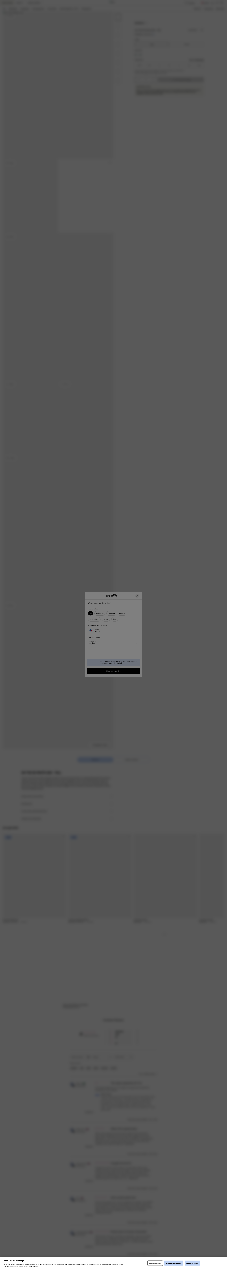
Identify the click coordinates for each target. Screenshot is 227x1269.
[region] (113, 1263)
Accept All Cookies (192, 1263)
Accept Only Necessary (174, 1263)
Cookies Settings (155, 1263)
